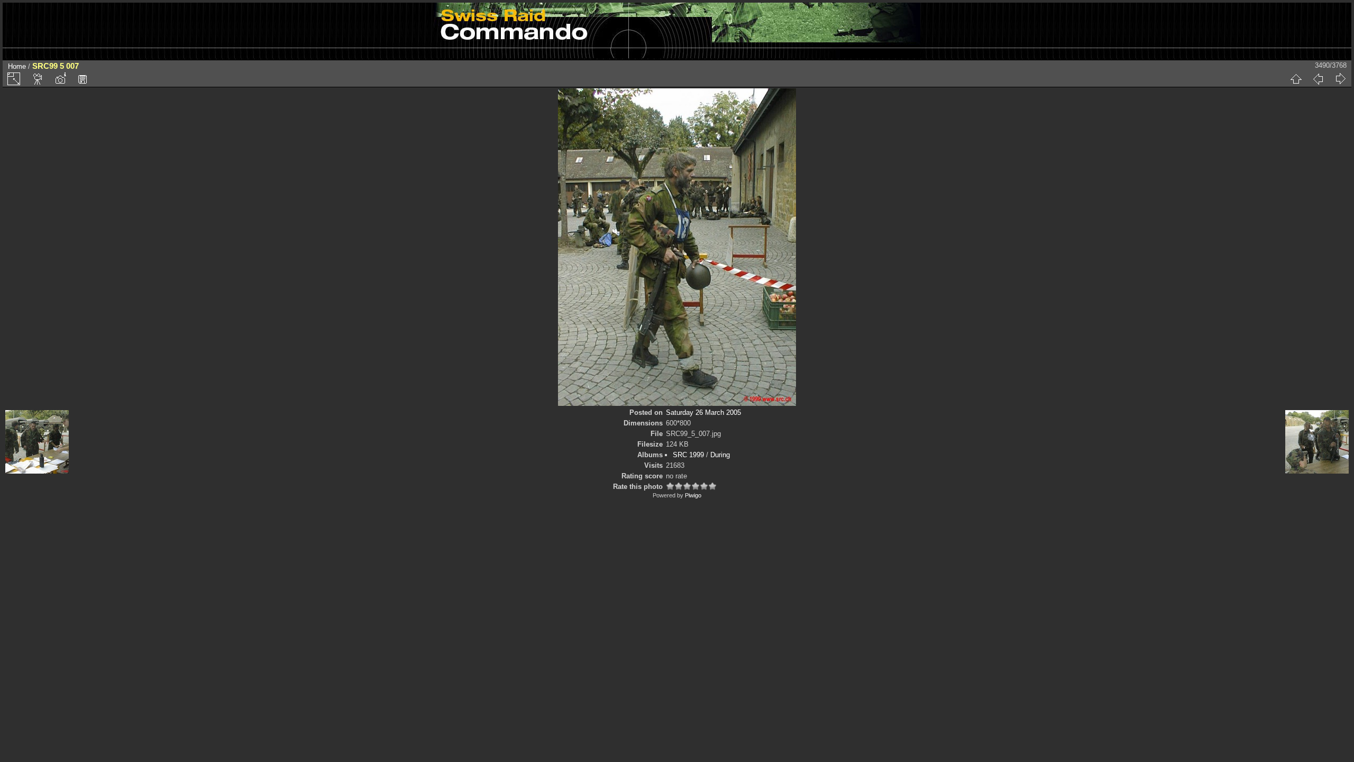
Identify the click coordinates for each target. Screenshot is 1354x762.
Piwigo (693, 495)
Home (17, 66)
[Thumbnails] (1296, 79)
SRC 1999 (688, 455)
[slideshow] (38, 79)
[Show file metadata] (60, 79)
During (720, 455)
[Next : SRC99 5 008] (1340, 79)
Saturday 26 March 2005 (703, 412)
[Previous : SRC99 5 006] (1318, 79)
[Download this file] (82, 79)
